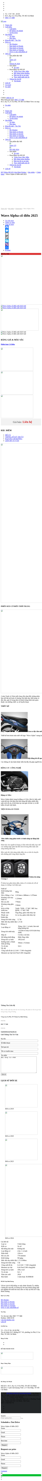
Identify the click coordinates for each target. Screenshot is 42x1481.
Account (8, 85)
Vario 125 (12, 60)
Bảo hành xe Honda (16, 46)
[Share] (23, 247)
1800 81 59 (10, 98)
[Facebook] (23, 227)
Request (4, 1445)
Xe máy (16, 67)
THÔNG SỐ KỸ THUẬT (14, 437)
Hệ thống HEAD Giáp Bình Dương (18, 1393)
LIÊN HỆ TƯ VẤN (12, 441)
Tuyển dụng (13, 33)
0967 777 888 (10, 18)
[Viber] (23, 244)
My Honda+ (13, 44)
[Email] (23, 234)
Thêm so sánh (10, 222)
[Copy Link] (23, 237)
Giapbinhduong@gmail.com (8, 1031)
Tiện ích (8, 54)
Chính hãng (18, 208)
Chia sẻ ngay (9, 224)
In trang (7, 250)
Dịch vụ (8, 42)
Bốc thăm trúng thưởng (22, 73)
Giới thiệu (8, 27)
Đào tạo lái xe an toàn (21, 75)
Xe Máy (12, 36)
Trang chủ (8, 25)
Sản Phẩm (8, 34)
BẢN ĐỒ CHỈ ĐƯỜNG (13, 439)
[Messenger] (23, 230)
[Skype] (23, 241)
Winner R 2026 (14, 64)
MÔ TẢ (8, 435)
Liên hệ (7, 83)
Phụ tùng (12, 38)
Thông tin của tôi (15, 79)
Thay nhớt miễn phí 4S (21, 77)
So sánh (8, 87)
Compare (4, 1471)
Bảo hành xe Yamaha (16, 50)
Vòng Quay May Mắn (21, 71)
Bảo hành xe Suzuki (16, 48)
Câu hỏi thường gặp (7, 1320)
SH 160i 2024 (14, 149)
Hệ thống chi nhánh (16, 31)
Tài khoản (17, 81)
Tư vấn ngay (9, 221)
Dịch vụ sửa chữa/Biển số (18, 52)
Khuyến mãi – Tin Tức (13, 40)
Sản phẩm (11, 208)
